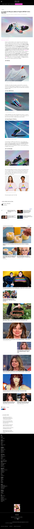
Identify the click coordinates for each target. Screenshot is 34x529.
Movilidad (2, 498)
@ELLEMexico (5, 204)
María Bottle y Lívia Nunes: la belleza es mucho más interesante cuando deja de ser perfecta (8, 418)
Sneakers (8, 407)
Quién (2, 439)
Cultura (2, 445)
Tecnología (2, 472)
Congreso (2, 479)
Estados (2, 481)
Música (2, 458)
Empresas (2, 469)
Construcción (3, 485)
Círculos (2, 442)
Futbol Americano (3, 463)
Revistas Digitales (19, 4)
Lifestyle (2, 465)
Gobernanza (2, 497)
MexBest (2, 447)
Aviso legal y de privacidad (4, 526)
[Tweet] (3, 409)
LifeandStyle (2, 475)
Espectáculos (3, 440)
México (2, 478)
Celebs (9, 4)
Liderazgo (2, 491)
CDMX (1, 480)
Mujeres (2, 474)
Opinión (2, 492)
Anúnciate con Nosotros (17, 526)
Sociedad (2, 482)
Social (2, 496)
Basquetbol (2, 464)
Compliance (10, 526)
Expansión (2, 468)
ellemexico (18, 518)
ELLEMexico (14, 518)
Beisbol (2, 462)
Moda (3, 4)
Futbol (2, 461)
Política (2, 477)
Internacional (3, 471)
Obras (1, 473)
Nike (6, 57)
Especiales (2, 493)
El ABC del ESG (3, 500)
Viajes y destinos (3, 449)
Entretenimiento (3, 456)
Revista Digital (3, 466)
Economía (2, 470)
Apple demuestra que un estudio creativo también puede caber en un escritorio (8, 431)
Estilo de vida (12, 4)
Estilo (1, 455)
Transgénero (26, 50)
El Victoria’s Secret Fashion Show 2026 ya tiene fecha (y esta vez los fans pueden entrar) (8, 422)
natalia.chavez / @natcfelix (6, 203)
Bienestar (2, 451)
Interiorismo (2, 488)
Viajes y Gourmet (3, 444)
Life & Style (2, 454)
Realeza (2, 441)
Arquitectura (3, 487)
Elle (1, 435)
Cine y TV (2, 457)
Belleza (6, 4)
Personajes (2, 450)
